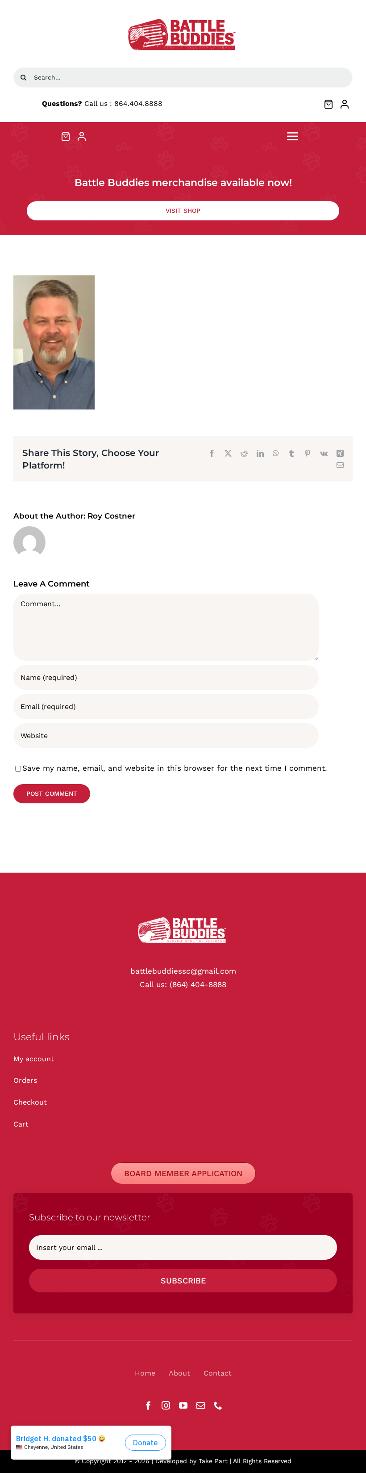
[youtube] (183, 1405)
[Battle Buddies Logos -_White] (183, 916)
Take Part (213, 1461)
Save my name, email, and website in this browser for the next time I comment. (174, 768)
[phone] (218, 1405)
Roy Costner (111, 515)
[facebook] (148, 1405)
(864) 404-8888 (198, 984)
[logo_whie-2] (183, 17)
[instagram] (166, 1405)
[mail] (200, 1405)
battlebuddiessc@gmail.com (183, 971)
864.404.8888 (138, 103)
